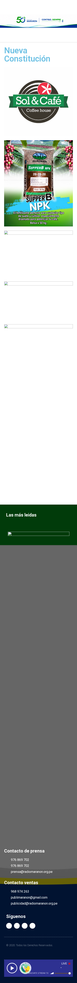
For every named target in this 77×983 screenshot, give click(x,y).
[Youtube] (25, 926)
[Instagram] (32, 926)
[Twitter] (17, 926)
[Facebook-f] (9, 926)
